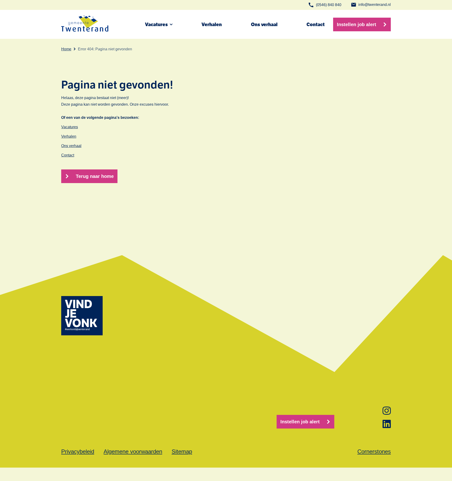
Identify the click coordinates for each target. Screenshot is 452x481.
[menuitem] (155, 127)
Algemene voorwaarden (133, 451)
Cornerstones (374, 451)
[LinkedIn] (387, 424)
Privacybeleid (77, 451)
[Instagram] (387, 410)
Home (66, 49)
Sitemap (182, 451)
